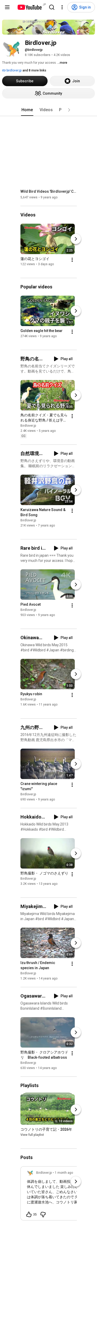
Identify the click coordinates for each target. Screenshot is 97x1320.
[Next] (76, 239)
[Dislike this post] (43, 1214)
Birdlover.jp (28, 425)
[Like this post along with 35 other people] (29, 1214)
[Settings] (62, 7)
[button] (69, 110)
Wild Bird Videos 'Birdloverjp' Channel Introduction (48, 191)
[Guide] (7, 7)
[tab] (27, 110)
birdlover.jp (13, 70)
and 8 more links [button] (34, 70)
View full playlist (32, 1135)
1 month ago (64, 1173)
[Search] (52, 7)
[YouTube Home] (29, 7)
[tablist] (48, 110)
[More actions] (72, 260)
